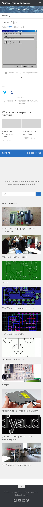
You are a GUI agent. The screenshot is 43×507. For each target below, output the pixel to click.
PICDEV (5, 385)
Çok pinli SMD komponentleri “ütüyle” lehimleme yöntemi (18, 438)
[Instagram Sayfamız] (36, 153)
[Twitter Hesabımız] (39, 153)
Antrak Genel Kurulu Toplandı (14, 256)
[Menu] (40, 3)
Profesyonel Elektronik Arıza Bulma (8, 134)
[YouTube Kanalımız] (32, 153)
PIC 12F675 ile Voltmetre (13, 333)
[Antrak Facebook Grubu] (28, 153)
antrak (10, 27)
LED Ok (5, 282)
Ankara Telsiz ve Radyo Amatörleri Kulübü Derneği (17, 3)
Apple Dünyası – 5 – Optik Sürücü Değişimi (20, 410)
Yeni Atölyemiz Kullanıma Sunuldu (16, 465)
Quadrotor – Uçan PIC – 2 (13, 359)
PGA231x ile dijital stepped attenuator (18, 308)
